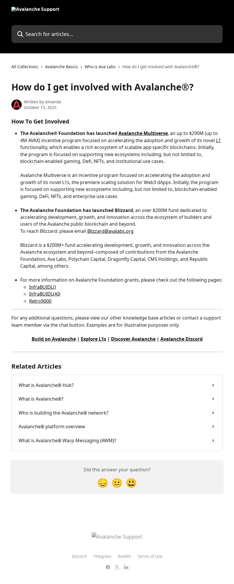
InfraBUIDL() (42, 287)
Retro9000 (40, 301)
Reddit (124, 556)
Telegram (102, 556)
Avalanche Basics (61, 66)
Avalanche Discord (181, 339)
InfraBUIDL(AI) (44, 294)
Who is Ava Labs (100, 66)
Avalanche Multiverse (143, 133)
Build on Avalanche (54, 339)
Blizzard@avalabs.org (110, 231)
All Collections (24, 66)
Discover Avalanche (133, 339)
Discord (79, 556)
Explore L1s (93, 339)
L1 (218, 140)
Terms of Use (150, 556)
